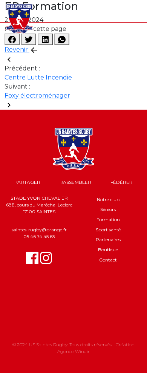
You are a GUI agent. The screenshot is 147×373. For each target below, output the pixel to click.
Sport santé (108, 229)
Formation (108, 219)
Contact (108, 260)
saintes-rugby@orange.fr (39, 229)
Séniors (108, 209)
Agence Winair (73, 351)
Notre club (108, 199)
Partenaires (108, 239)
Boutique (108, 249)
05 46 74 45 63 (39, 236)
